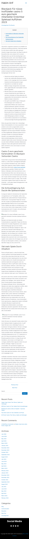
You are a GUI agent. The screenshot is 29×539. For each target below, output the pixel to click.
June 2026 (4, 436)
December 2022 (5, 475)
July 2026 (3, 434)
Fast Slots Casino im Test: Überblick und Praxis (12, 412)
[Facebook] (11, 526)
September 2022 (5, 482)
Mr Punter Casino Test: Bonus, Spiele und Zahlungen (14, 415)
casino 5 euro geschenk (19, 167)
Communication (5, 508)
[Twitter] (13, 526)
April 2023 (3, 466)
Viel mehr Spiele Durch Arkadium (13, 41)
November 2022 (5, 477)
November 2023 (5, 450)
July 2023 (3, 459)
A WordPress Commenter (7, 424)
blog (2, 506)
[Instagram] (15, 526)
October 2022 (4, 479)
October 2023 (4, 452)
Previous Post (14, 384)
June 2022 (4, 488)
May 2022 (3, 491)
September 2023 (5, 454)
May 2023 (3, 463)
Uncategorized (4, 25)
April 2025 (3, 441)
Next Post (14, 387)
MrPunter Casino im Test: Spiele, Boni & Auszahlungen (14, 406)
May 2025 (3, 438)
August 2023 (4, 457)
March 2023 (4, 468)
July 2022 (3, 486)
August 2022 (4, 484)
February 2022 (4, 498)
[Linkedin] (18, 526)
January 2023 (4, 472)
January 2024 (4, 445)
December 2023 (5, 447)
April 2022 (3, 493)
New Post (3, 513)
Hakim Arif (7, 2)
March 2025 (4, 443)
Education (3, 511)
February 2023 (5, 470)
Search (3, 391)
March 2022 (4, 495)
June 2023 (4, 461)
